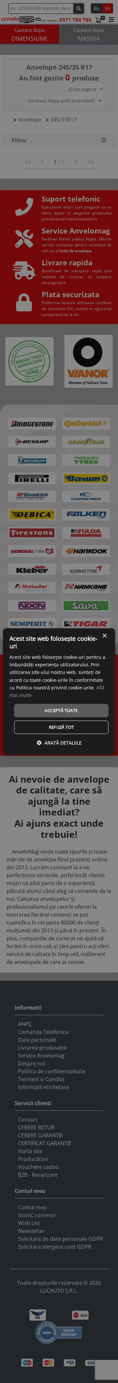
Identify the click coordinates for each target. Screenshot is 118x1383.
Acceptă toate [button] (61, 710)
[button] (59, 743)
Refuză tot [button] (61, 727)
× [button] (104, 636)
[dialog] (59, 691)
